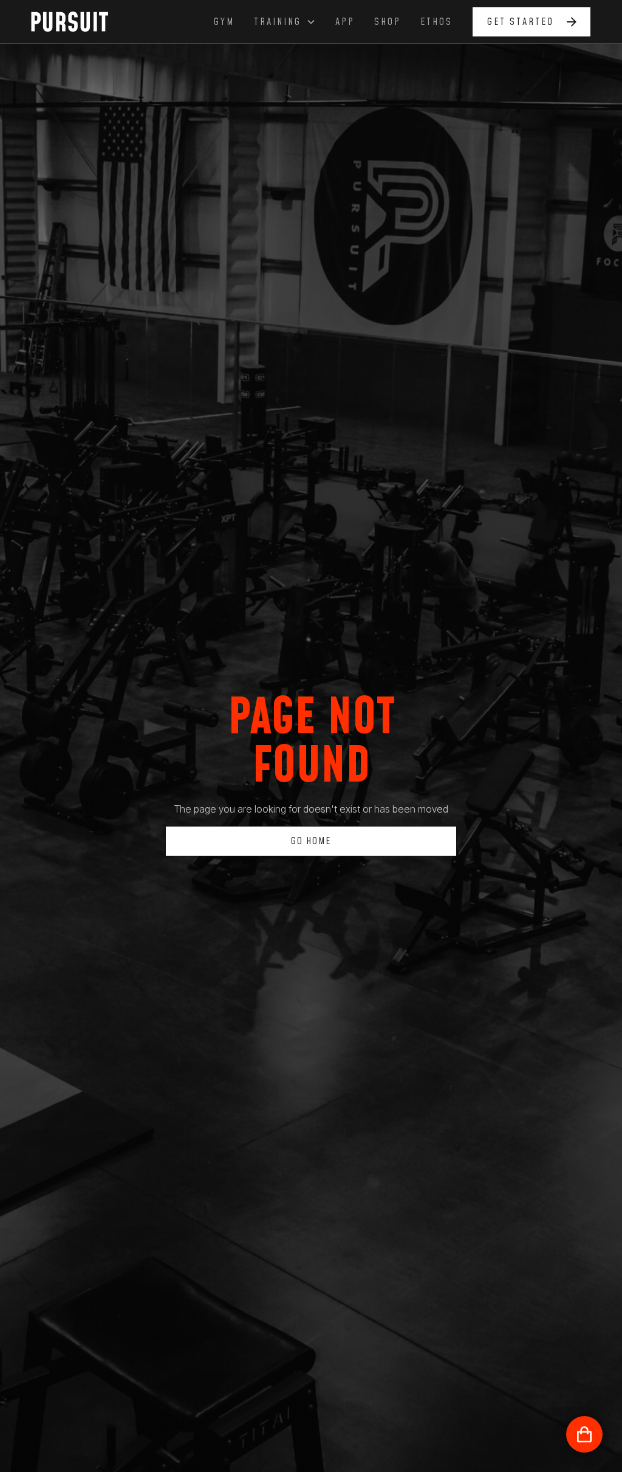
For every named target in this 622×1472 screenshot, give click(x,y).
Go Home (311, 841)
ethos (436, 22)
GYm (224, 22)
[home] (76, 21)
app (345, 22)
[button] (285, 22)
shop (387, 22)
